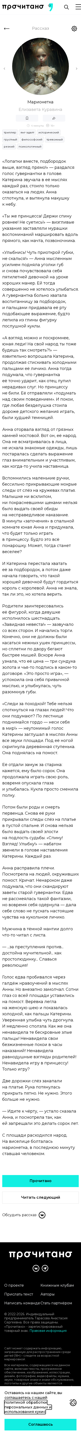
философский (31, 139)
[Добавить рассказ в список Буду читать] (27, 118)
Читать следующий (40, 1197)
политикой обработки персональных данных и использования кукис (28, 1407)
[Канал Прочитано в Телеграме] (45, 1268)
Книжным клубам (57, 1285)
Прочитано (40, 1181)
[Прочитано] (23, 7)
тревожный (55, 139)
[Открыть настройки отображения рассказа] (74, 28)
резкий (9, 146)
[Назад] (6, 28)
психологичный (30, 146)
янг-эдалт (27, 132)
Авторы (47, 1294)
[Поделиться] (54, 118)
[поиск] (66, 7)
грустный (10, 139)
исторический (48, 132)
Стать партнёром (56, 1303)
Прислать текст (18, 1294)
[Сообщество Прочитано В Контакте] (36, 1268)
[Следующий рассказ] (76, 68)
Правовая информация (48, 1331)
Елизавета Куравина (40, 109)
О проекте (14, 1285)
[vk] (42, 1215)
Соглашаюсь (40, 1424)
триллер (10, 132)
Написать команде (22, 1303)
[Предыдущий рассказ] (4, 68)
